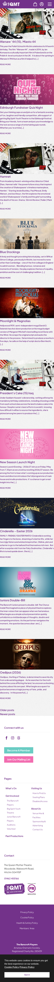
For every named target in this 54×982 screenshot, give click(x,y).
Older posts (7, 710)
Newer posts (7, 714)
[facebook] (6, 738)
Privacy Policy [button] (27, 967)
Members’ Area (27, 928)
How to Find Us (39, 793)
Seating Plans (39, 797)
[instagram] (12, 738)
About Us (36, 808)
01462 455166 (11, 878)
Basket (35, 4)
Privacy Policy (27, 912)
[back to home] (14, 8)
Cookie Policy (27, 917)
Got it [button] (27, 975)
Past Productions (14, 836)
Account (42, 4)
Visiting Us (36, 788)
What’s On (11, 788)
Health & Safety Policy (27, 922)
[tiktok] (18, 738)
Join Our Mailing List (18, 759)
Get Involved (12, 795)
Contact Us (38, 829)
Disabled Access (40, 801)
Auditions (11, 824)
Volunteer (11, 828)
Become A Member (18, 750)
